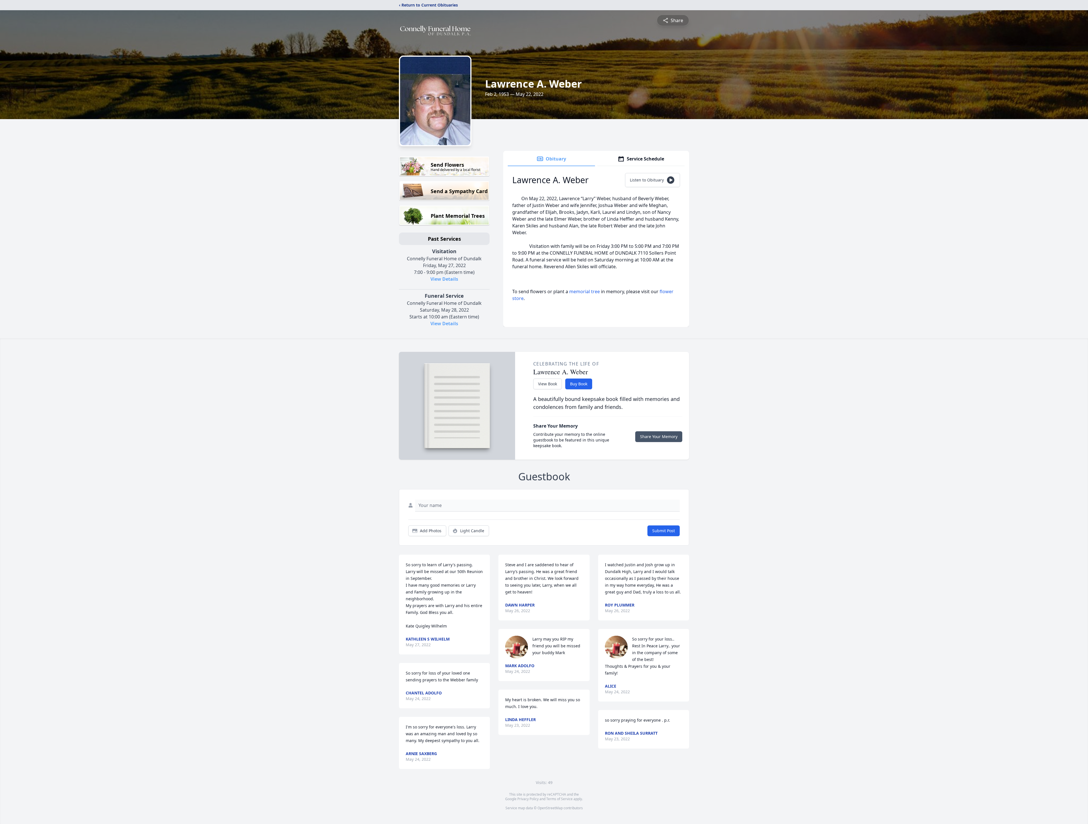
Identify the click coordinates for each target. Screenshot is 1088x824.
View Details (444, 279)
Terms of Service (559, 798)
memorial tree (584, 291)
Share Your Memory (658, 436)
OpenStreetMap (550, 808)
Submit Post (663, 530)
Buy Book (578, 383)
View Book (547, 383)
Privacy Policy (528, 798)
